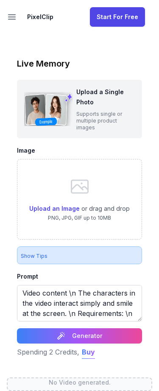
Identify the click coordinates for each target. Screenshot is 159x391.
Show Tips (34, 256)
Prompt (27, 276)
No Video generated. (80, 382)
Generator (87, 335)
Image (26, 150)
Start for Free (117, 16)
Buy (88, 352)
